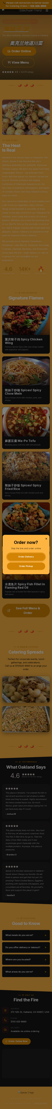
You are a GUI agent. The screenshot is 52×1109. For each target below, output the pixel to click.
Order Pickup (26, 566)
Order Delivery (26, 556)
